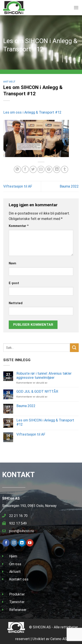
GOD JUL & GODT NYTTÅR (37, 391)
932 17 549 (18, 523)
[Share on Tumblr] (64, 169)
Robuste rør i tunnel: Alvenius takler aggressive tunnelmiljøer (44, 375)
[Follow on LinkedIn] (22, 543)
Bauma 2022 (69, 186)
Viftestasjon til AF (17, 186)
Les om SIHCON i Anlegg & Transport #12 (45, 422)
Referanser (17, 610)
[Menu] (76, 7)
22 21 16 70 (18, 516)
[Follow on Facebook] (6, 543)
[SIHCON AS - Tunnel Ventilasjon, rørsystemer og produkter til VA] (25, 7)
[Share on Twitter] (33, 169)
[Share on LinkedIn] (56, 169)
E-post (14, 283)
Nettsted (16, 303)
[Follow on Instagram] (14, 543)
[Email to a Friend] (41, 169)
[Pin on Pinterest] (48, 169)
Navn (12, 263)
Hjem (13, 556)
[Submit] (74, 347)
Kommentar (19, 226)
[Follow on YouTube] (29, 543)
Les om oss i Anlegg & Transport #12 (32, 112)
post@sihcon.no (21, 531)
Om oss (15, 564)
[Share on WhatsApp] (17, 169)
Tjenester (16, 602)
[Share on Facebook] (25, 169)
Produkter (17, 594)
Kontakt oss (18, 579)
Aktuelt (9, 81)
